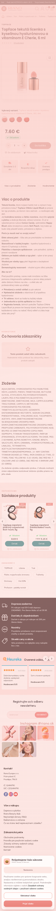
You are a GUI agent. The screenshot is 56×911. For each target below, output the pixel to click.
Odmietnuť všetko (28, 896)
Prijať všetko (28, 904)
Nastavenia (28, 870)
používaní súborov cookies (32, 888)
